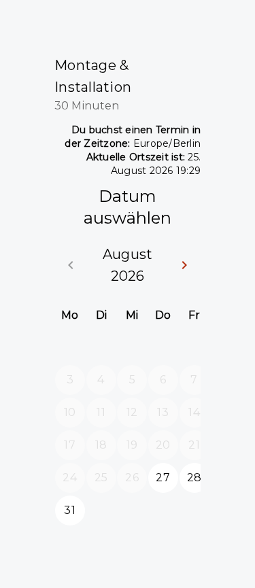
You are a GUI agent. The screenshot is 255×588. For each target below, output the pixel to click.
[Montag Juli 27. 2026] (70, 347)
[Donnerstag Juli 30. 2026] (163, 347)
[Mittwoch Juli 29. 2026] (132, 347)
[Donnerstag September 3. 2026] (163, 510)
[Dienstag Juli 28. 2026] (101, 347)
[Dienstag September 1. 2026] (101, 510)
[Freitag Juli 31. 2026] (194, 347)
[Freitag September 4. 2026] (194, 510)
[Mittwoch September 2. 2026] (132, 510)
